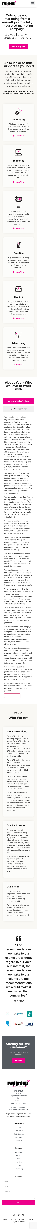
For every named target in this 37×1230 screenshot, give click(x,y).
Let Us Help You (12, 696)
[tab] (18, 401)
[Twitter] (18, 1215)
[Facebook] (14, 1215)
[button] (33, 3)
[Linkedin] (23, 1215)
